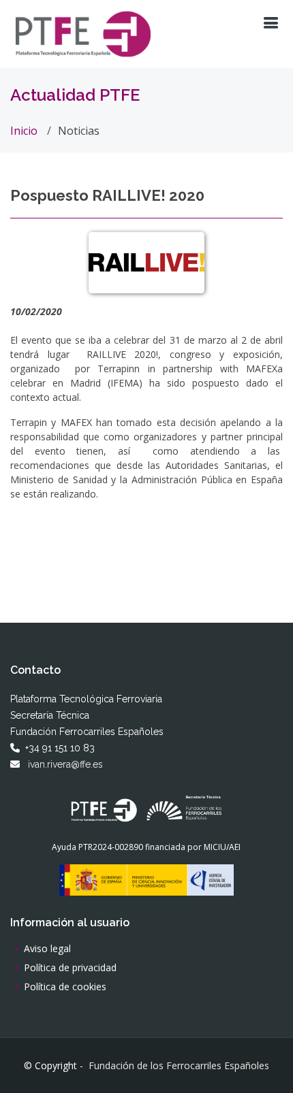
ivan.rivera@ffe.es (65, 764)
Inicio (23, 130)
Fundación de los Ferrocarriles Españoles (179, 1066)
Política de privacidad (70, 968)
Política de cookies (65, 987)
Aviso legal (47, 948)
